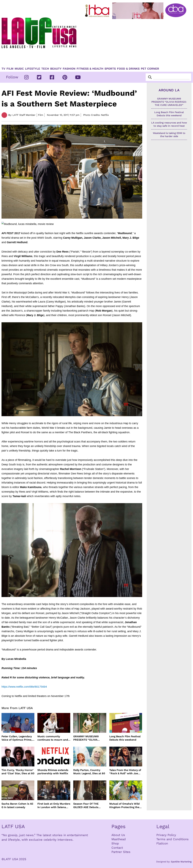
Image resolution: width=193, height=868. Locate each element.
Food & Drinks (128, 68)
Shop (115, 843)
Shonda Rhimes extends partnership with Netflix (52, 772)
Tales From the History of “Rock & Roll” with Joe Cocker (125, 772)
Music (19, 68)
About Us (118, 835)
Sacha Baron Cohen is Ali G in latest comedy (17, 805)
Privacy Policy (166, 835)
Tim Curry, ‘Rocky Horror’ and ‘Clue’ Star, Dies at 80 (18, 772)
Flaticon (162, 843)
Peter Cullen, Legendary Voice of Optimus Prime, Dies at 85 (17, 738)
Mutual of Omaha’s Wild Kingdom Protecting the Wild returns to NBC (124, 805)
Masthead (118, 839)
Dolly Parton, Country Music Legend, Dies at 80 (89, 772)
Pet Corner (150, 68)
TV (3, 68)
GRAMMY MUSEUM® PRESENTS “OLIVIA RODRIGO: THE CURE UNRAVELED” (86, 738)
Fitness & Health (90, 68)
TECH (45, 68)
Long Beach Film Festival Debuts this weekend (125, 738)
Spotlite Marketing (181, 861)
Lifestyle (32, 68)
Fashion (69, 68)
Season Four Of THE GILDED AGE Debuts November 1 (86, 805)
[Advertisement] (136, 42)
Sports (110, 68)
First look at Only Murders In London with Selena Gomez (53, 805)
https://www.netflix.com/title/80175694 (24, 686)
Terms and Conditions (172, 839)
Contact (117, 847)
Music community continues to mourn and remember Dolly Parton (52, 738)
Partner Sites (120, 852)
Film (9, 68)
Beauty (56, 68)
